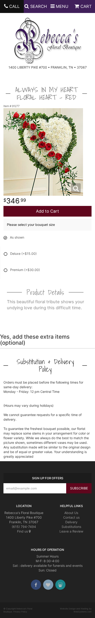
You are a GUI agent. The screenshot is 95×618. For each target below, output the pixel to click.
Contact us (71, 517)
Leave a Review (71, 531)
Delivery (71, 522)
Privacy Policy (20, 611)
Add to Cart (47, 211)
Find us (23, 531)
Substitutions (71, 527)
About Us (71, 513)
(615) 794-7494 (24, 527)
